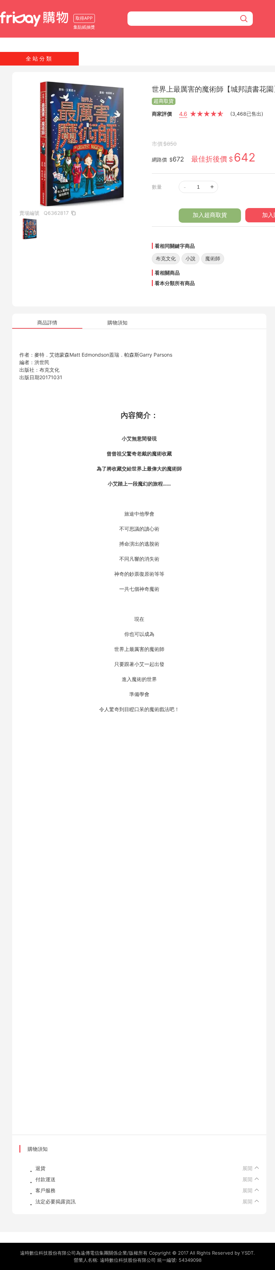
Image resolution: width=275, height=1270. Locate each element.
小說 (190, 258)
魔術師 (212, 258)
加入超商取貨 (210, 215)
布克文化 (166, 258)
